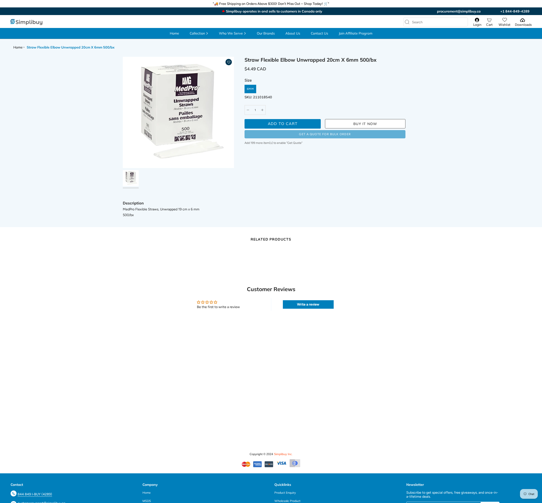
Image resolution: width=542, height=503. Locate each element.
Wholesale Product (287, 501)
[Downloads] (522, 20)
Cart (489, 25)
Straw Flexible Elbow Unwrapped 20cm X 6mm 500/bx (71, 47)
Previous (123, 112)
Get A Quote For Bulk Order (325, 134)
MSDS (146, 501)
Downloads (523, 25)
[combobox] (432, 22)
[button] (199, 33)
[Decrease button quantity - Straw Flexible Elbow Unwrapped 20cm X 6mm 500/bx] (249, 110)
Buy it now (365, 124)
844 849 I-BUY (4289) (35, 494)
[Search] (407, 22)
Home (18, 47)
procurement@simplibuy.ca (459, 11)
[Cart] (489, 20)
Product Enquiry (285, 493)
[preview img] (131, 178)
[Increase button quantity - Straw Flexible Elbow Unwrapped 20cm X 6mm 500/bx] (261, 110)
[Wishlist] (504, 20)
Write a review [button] (308, 304)
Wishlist (504, 25)
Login (477, 25)
